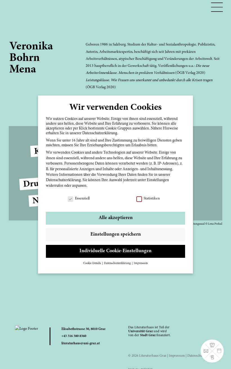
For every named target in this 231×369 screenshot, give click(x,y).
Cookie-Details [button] (92, 263)
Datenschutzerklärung (63, 180)
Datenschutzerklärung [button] (117, 263)
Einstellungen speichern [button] (115, 234)
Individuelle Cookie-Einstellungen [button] (115, 251)
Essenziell (82, 199)
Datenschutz (196, 355)
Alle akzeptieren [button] (116, 217)
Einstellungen (158, 180)
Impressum (177, 355)
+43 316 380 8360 (73, 336)
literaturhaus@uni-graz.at (80, 343)
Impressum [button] (141, 263)
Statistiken (152, 199)
